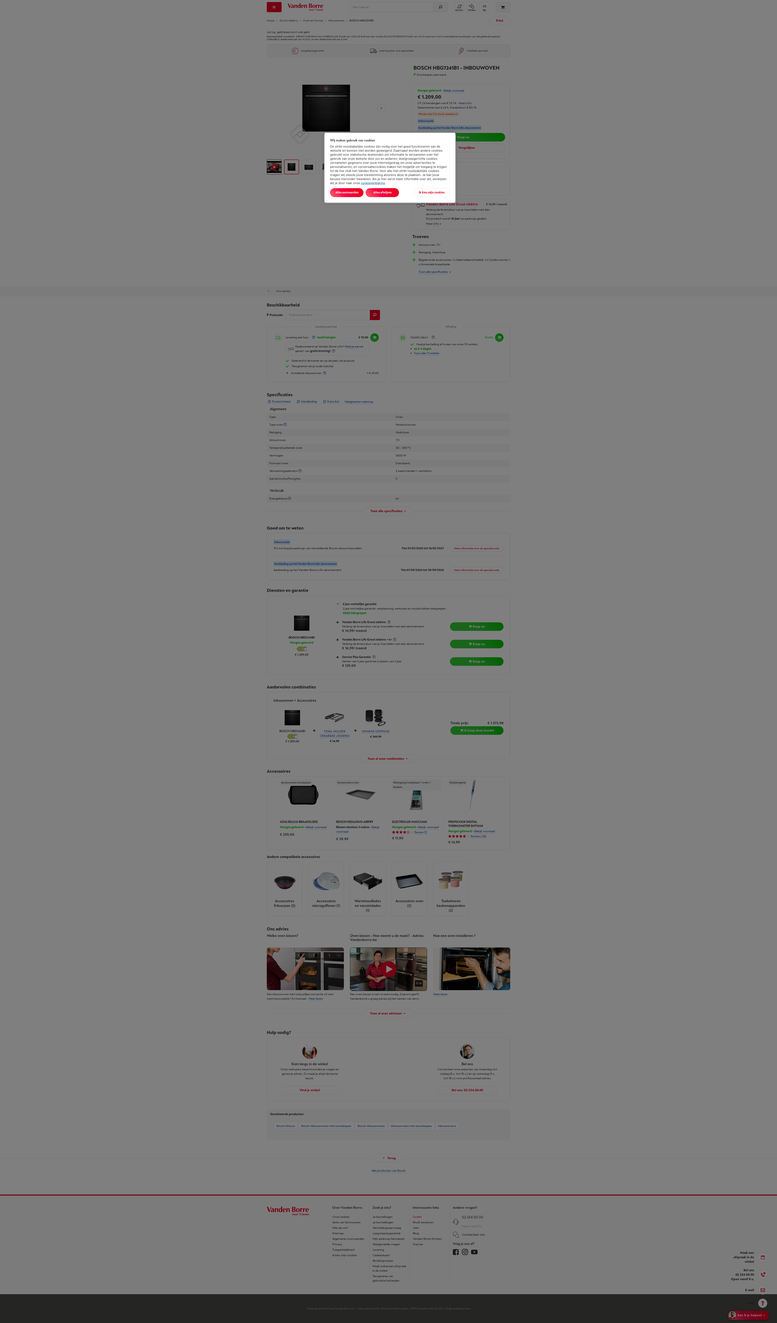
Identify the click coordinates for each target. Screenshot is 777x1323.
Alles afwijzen (382, 192)
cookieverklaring (373, 183)
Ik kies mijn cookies (431, 192)
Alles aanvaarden (346, 192)
